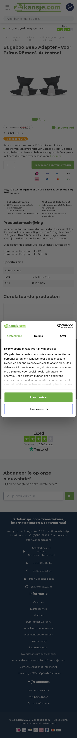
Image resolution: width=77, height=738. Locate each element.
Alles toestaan (38, 397)
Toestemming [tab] (13, 335)
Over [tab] (63, 335)
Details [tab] (38, 335)
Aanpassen (37, 408)
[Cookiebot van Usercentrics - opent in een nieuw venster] (57, 326)
